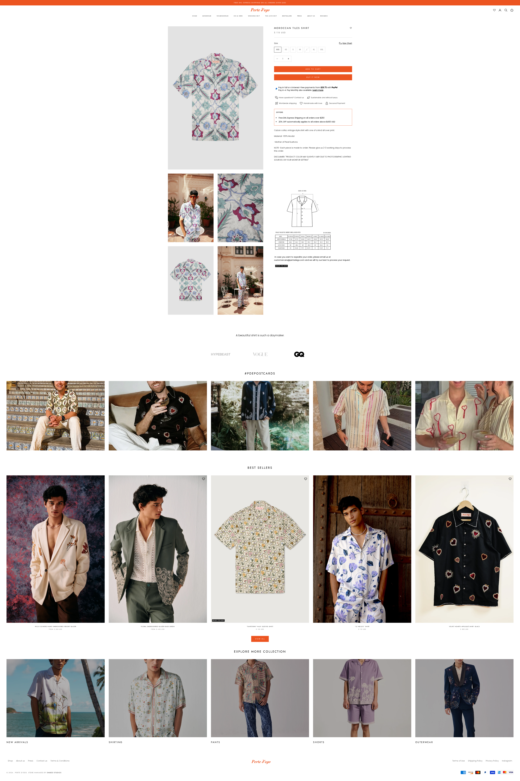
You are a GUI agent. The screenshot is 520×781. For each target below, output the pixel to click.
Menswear (273, 392)
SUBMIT (278, 417)
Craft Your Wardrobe (272, 388)
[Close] (293, 360)
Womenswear (275, 397)
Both (271, 402)
